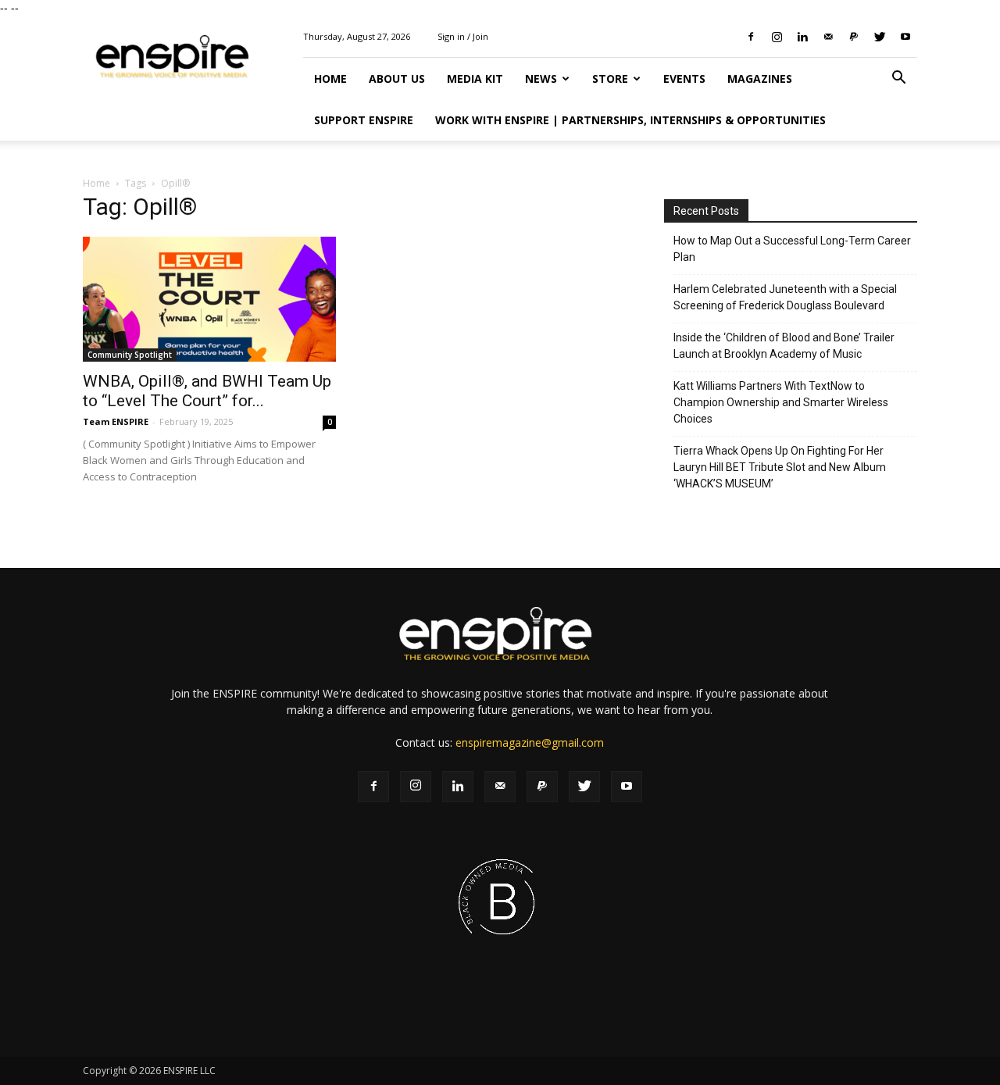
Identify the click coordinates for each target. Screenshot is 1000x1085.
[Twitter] (879, 37)
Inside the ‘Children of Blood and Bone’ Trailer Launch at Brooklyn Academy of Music (784, 345)
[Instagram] (776, 37)
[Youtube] (905, 37)
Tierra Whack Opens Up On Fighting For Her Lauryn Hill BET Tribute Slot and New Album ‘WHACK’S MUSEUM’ (779, 467)
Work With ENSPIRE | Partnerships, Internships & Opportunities (630, 119)
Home (330, 78)
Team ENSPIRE (115, 421)
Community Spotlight (130, 354)
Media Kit (475, 78)
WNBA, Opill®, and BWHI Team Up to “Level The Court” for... (207, 391)
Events (684, 78)
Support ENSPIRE (363, 119)
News (541, 78)
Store (610, 78)
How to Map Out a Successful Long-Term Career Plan (792, 248)
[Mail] (828, 37)
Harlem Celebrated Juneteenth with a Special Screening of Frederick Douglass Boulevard (785, 297)
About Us (397, 78)
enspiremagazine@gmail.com (529, 742)
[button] (898, 79)
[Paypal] (854, 37)
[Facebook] (750, 37)
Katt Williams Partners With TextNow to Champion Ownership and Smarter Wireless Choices (780, 402)
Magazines (759, 78)
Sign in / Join (463, 36)
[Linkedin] (802, 37)
